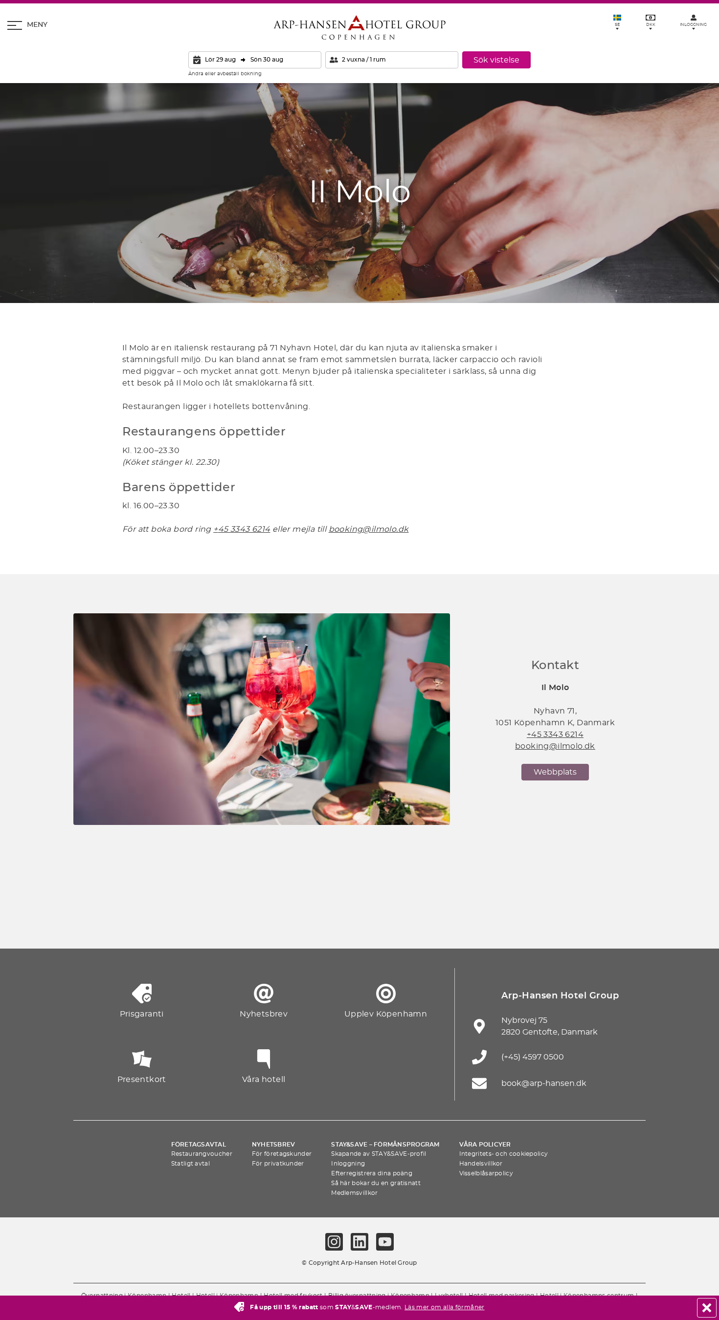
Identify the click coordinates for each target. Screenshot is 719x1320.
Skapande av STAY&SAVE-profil (378, 1154)
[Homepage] (359, 27)
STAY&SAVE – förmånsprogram (385, 1144)
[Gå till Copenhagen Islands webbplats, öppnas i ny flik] (413, 924)
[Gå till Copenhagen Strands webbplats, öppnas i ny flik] (198, 924)
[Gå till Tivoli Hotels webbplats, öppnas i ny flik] (359, 924)
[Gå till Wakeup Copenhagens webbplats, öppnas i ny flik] (521, 924)
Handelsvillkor (481, 1164)
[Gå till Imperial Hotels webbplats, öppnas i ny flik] (252, 924)
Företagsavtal (198, 1144)
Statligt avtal (190, 1164)
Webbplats (555, 772)
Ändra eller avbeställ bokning (225, 73)
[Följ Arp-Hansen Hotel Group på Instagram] (334, 1242)
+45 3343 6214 (555, 734)
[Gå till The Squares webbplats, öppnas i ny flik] (306, 924)
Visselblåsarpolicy (486, 1173)
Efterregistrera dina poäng (371, 1173)
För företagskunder (282, 1154)
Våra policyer (485, 1144)
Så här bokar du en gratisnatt (376, 1183)
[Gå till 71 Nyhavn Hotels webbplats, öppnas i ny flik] (144, 924)
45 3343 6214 (244, 529)
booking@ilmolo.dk (369, 529)
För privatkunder (278, 1164)
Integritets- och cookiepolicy (503, 1154)
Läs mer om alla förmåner (444, 1307)
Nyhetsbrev (273, 1144)
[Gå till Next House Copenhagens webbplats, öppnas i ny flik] (628, 924)
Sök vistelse (496, 60)
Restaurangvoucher (201, 1154)
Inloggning (348, 1164)
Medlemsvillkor (354, 1193)
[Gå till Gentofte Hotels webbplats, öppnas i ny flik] (467, 924)
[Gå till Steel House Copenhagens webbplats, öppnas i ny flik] (575, 924)
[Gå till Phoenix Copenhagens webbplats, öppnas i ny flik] (90, 924)
